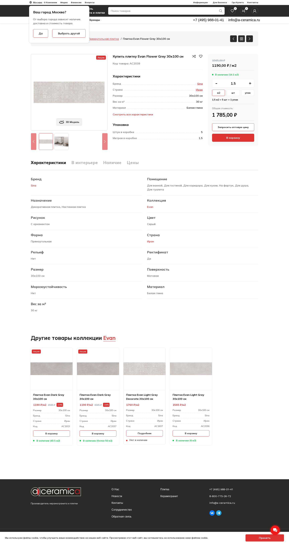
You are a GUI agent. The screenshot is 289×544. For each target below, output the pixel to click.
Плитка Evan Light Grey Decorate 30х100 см (142, 396)
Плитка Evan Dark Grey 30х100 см (48, 396)
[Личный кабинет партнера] (255, 11)
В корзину (233, 137)
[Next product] (249, 38)
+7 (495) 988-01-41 (221, 489)
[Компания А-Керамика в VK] (212, 513)
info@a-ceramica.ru (222, 502)
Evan (150, 206)
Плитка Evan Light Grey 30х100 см (188, 396)
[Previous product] (233, 38)
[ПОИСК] (221, 11)
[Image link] (58, 491)
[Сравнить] (194, 56)
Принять (265, 537)
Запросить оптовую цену (233, 127)
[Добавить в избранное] (201, 56)
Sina (200, 83)
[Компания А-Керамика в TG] (218, 513)
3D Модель (72, 122)
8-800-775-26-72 (220, 496)
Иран (199, 89)
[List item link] (134, 489)
